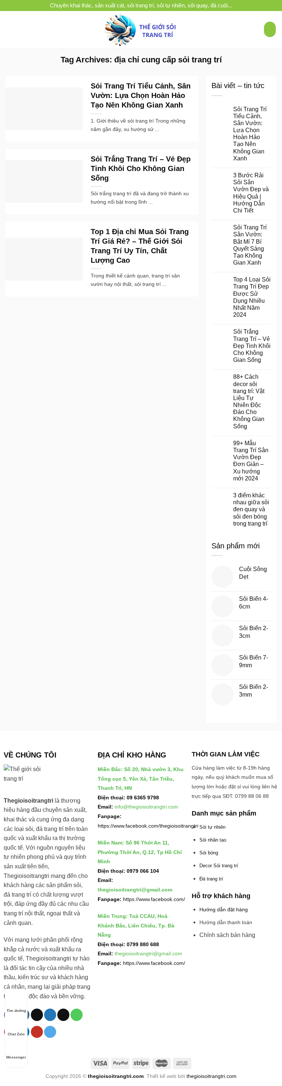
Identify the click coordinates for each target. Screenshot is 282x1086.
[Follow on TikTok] (37, 1015)
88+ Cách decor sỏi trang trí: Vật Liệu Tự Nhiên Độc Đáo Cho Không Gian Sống (248, 401)
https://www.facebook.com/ (154, 899)
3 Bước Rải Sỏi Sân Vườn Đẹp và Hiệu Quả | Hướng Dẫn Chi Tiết (251, 193)
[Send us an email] (63, 1015)
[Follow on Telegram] (50, 1032)
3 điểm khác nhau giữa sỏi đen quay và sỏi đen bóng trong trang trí (251, 509)
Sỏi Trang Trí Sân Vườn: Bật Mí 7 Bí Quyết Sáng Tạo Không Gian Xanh (250, 245)
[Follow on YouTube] (37, 1032)
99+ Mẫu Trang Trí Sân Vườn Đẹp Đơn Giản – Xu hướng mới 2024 (250, 461)
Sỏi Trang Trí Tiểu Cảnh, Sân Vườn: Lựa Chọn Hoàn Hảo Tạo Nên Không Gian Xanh (141, 95)
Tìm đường (16, 1011)
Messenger (16, 1057)
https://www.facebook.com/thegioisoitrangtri (148, 826)
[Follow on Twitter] (50, 1015)
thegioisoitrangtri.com (116, 1076)
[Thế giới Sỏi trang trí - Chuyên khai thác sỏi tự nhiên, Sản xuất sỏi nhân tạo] (141, 29)
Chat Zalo (16, 1034)
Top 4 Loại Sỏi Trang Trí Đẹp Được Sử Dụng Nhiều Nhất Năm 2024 (252, 297)
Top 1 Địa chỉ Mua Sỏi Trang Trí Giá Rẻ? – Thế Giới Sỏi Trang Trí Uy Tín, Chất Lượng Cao (140, 246)
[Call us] (76, 1015)
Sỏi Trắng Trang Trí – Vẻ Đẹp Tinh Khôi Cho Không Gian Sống (141, 168)
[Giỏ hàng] (270, 29)
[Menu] (10, 29)
